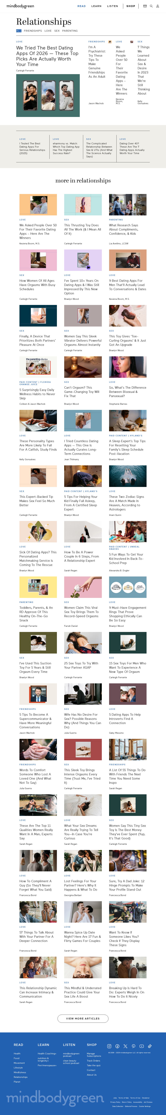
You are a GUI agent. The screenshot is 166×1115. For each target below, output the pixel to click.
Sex (57, 30)
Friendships (33, 30)
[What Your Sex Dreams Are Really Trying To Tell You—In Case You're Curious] (83, 805)
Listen (69, 1045)
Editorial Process (131, 1106)
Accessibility (137, 1102)
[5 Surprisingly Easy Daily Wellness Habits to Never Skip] (38, 367)
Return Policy (127, 1102)
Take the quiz (94, 1065)
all (18, 30)
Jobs (115, 1098)
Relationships (21, 1077)
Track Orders (93, 1061)
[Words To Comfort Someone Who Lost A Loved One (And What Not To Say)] (38, 749)
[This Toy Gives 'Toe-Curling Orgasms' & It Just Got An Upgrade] (128, 315)
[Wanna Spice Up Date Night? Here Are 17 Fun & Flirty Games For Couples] (83, 912)
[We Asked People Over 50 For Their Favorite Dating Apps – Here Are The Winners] (111, 72)
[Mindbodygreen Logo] (20, 6)
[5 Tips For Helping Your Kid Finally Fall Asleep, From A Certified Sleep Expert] (83, 476)
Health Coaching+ (47, 1053)
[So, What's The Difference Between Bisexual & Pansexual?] (128, 367)
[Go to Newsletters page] (145, 6)
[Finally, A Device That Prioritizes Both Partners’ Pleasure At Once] (38, 315)
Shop (92, 1045)
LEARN (96, 6)
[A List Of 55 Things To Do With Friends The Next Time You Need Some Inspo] (128, 749)
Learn (43, 1045)
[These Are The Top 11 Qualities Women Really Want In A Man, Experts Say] (38, 805)
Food (16, 1058)
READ (81, 6)
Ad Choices (148, 1102)
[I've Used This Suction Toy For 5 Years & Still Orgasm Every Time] (38, 642)
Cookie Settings (145, 1106)
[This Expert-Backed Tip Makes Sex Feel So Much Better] (38, 476)
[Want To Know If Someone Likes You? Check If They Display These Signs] (128, 912)
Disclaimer (146, 1098)
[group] (83, 146)
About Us (92, 1075)
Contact (91, 1070)
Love (48, 30)
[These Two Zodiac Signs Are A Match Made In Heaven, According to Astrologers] (128, 476)
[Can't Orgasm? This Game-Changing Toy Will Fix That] (83, 367)
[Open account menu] (158, 6)
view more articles (83, 1018)
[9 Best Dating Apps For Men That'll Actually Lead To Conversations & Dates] (128, 260)
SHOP (130, 6)
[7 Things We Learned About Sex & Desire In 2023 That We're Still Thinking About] (133, 72)
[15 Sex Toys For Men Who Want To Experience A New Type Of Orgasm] (128, 642)
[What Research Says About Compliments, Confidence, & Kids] (128, 204)
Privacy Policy (115, 1102)
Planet (17, 1082)
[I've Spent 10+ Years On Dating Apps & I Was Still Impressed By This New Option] (83, 260)
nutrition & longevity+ (43, 1059)
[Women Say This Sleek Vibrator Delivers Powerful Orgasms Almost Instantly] (83, 315)
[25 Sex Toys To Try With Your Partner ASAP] (83, 642)
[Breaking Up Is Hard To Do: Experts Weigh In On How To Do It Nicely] (128, 967)
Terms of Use (135, 1098)
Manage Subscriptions (94, 1054)
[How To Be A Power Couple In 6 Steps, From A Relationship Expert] (83, 531)
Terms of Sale (124, 1098)
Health (17, 1053)
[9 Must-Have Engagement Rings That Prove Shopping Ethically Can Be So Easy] (128, 587)
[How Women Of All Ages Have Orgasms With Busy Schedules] (38, 260)
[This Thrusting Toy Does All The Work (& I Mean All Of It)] (83, 204)
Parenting (70, 30)
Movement (19, 1063)
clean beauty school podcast (71, 1062)
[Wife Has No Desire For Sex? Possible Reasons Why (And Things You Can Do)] (83, 694)
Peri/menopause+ (47, 1065)
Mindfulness (20, 1072)
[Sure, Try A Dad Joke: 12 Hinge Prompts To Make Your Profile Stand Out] (128, 860)
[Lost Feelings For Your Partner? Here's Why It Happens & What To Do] (83, 860)
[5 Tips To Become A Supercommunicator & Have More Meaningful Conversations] (38, 694)
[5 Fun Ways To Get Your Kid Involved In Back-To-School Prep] (128, 531)
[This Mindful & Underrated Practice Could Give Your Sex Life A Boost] (83, 967)
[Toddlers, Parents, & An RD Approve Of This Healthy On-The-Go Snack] (38, 587)
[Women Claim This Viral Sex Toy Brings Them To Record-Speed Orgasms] (83, 587)
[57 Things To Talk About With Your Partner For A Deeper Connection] (38, 912)
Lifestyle (18, 1068)
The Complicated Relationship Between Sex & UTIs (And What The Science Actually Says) (99, 150)
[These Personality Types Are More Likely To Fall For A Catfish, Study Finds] (38, 420)
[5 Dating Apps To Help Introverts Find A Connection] (128, 694)
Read (18, 1045)
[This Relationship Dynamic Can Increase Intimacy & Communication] (38, 967)
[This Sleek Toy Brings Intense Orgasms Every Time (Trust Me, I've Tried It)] (83, 749)
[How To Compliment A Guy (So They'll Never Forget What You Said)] (38, 860)
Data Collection (117, 1106)
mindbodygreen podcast (71, 1054)
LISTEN (112, 6)
